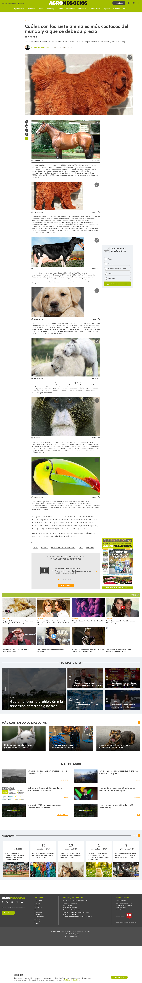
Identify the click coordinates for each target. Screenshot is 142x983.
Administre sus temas (118, 284)
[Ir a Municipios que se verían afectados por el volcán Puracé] (14, 776)
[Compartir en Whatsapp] (26, 134)
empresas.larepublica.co (124, 905)
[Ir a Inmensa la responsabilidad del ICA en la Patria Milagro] (86, 810)
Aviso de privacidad (70, 907)
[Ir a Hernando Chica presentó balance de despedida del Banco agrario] (86, 793)
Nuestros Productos (70, 903)
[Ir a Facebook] (2, 902)
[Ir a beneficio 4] (65, 579)
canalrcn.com (121, 907)
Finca (61, 8)
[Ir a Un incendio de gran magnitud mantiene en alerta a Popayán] (86, 776)
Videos (125, 8)
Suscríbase (119, 3)
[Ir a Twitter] (7, 902)
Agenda (107, 8)
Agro (138, 780)
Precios (116, 8)
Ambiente (64, 780)
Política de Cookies (69, 914)
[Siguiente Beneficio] (96, 571)
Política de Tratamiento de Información (76, 912)
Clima (40, 8)
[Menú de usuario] (128, 3)
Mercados (70, 8)
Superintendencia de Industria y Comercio (78, 917)
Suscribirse (8, 913)
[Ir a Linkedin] (12, 902)
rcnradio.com (120, 910)
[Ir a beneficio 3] (63, 579)
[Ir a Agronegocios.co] (13, 898)
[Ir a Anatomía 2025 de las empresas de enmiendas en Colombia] (14, 810)
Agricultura (19, 8)
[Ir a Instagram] (17, 902)
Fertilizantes (62, 814)
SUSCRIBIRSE (66, 585)
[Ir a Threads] (22, 902)
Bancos (136, 797)
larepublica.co (121, 901)
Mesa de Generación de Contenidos (75, 901)
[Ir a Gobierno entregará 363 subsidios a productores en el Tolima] (14, 793)
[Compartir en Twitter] (26, 122)
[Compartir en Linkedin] (26, 126)
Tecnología (51, 8)
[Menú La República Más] (133, 3)
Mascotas (31, 8)
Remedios (82, 8)
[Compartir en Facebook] (26, 130)
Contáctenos (67, 905)
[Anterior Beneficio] (35, 571)
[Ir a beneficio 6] (70, 579)
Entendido (119, 977)
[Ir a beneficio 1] (58, 579)
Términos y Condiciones (71, 910)
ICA (138, 814)
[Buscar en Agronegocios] (138, 3)
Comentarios (95, 8)
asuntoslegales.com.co (124, 903)
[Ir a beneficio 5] (68, 579)
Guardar (26, 138)
